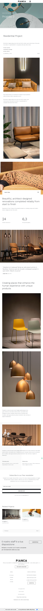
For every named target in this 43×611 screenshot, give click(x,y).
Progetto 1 (5, 521)
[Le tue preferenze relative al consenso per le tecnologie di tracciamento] (42, 458)
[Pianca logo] (22, 1)
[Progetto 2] (31, 513)
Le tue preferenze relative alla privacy (26, 609)
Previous (6, 530)
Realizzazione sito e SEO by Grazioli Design (21, 599)
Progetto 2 (25, 519)
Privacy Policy (24, 495)
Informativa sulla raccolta (10, 609)
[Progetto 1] (11, 514)
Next (37, 530)
